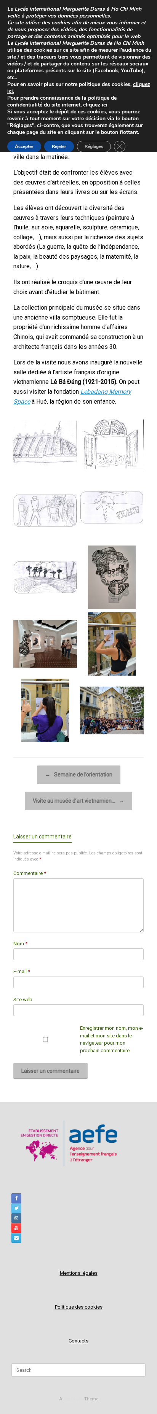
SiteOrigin (73, 1398)
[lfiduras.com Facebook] (16, 1198)
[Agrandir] (67, 422)
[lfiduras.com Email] (16, 1238)
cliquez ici (95, 104)
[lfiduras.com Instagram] (16, 1218)
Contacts (78, 1341)
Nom (20, 943)
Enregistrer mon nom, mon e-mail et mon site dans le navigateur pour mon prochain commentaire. (111, 1039)
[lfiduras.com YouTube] (16, 1228)
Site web (22, 999)
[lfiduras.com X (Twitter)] (16, 1208)
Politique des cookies (79, 1307)
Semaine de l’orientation (78, 774)
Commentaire (29, 873)
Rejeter (59, 146)
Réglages (94, 146)
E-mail (21, 971)
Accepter (24, 146)
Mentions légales (79, 1273)
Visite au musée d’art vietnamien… (78, 801)
